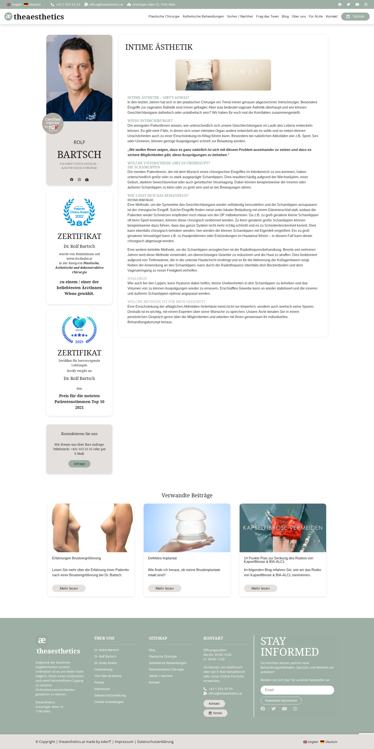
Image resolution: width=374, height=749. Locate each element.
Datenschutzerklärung (110, 695)
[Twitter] (348, 4)
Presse (99, 682)
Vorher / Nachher (240, 16)
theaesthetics (39, 16)
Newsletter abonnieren (281, 700)
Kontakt (331, 16)
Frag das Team (267, 16)
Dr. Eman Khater (105, 663)
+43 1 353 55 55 (68, 4)
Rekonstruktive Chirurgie (166, 669)
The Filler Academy (107, 676)
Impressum (102, 689)
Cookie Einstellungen (109, 702)
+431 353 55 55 (81, 449)
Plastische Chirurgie (164, 16)
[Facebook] (340, 4)
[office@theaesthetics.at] (86, 4)
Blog (285, 16)
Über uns (299, 16)
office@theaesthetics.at (106, 4)
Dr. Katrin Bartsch (106, 650)
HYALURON (137, 278)
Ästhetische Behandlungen (203, 16)
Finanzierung (103, 669)
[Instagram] (366, 4)
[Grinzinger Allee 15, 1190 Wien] (129, 4)
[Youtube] (357, 4)
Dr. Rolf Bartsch (105, 656)
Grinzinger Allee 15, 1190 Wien (153, 4)
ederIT (106, 741)
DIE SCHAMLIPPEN (143, 167)
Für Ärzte (316, 16)
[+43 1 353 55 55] (52, 4)
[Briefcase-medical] (87, 179)
